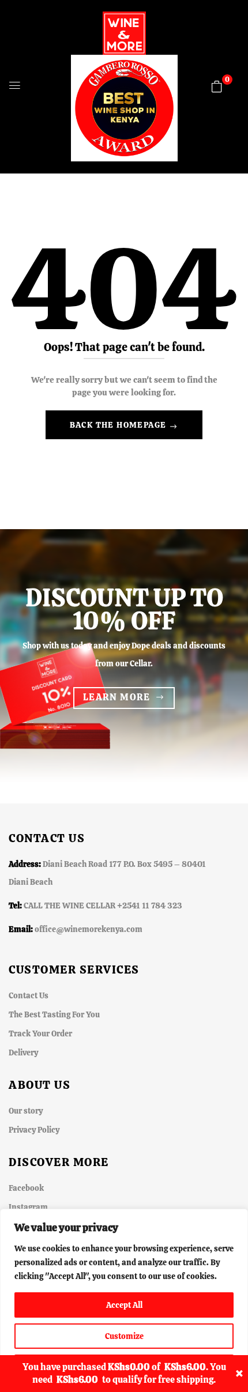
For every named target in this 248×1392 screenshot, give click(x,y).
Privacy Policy (34, 1130)
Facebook (26, 1188)
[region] (124, 1300)
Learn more (117, 697)
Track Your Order (40, 1033)
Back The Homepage (119, 425)
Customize (124, 1336)
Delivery (23, 1052)
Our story (26, 1111)
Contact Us (28, 995)
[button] (217, 86)
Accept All (124, 1305)
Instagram (28, 1207)
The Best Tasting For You (54, 1014)
